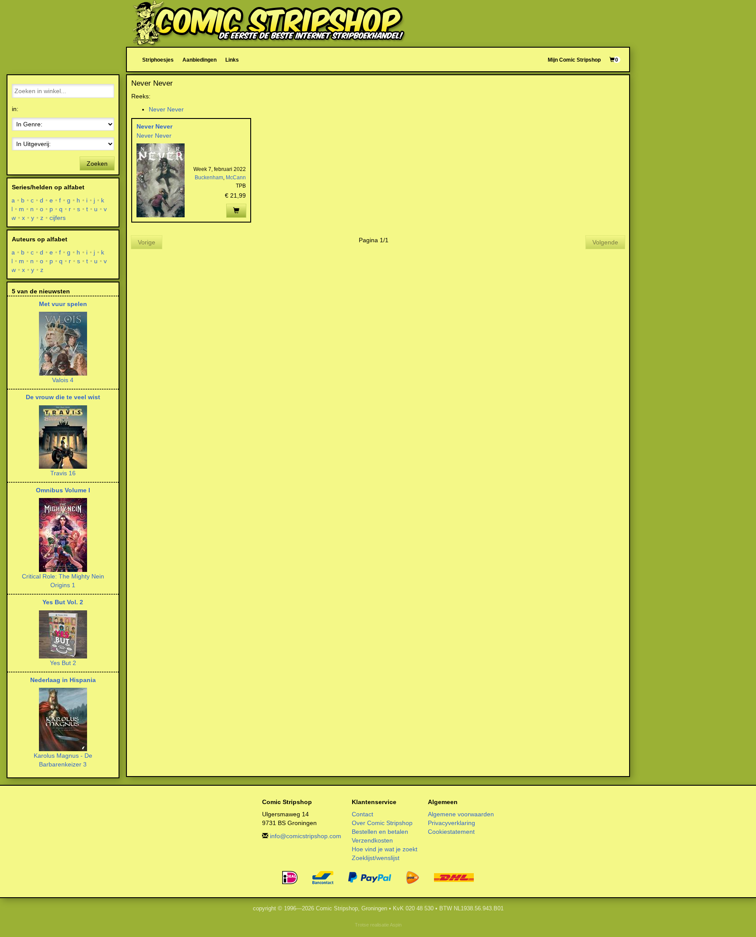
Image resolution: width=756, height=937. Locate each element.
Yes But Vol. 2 (62, 602)
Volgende (605, 242)
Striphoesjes (158, 60)
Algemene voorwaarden (461, 814)
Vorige (146, 242)
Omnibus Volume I (63, 490)
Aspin (396, 924)
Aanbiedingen (199, 60)
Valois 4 (63, 379)
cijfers (58, 217)
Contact (362, 814)
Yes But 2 (63, 662)
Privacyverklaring (451, 822)
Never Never (166, 109)
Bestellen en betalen (380, 831)
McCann (236, 177)
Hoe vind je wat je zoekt (384, 849)
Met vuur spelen (63, 303)
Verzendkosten (372, 840)
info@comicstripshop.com (305, 836)
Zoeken (97, 163)
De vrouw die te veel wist (63, 397)
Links (232, 60)
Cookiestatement (451, 831)
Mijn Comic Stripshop (574, 60)
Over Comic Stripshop (382, 822)
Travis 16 (63, 473)
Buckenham (209, 177)
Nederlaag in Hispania (63, 679)
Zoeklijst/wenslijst (375, 857)
